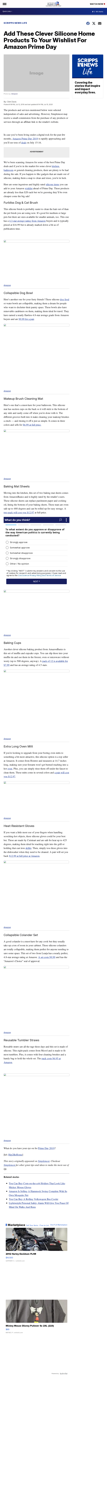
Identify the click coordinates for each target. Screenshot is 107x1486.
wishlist (28, 188)
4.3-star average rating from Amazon (27, 220)
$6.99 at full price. (32, 424)
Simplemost (43, 1161)
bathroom (8, 170)
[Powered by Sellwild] (63, 1374)
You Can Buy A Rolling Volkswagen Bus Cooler (33, 1199)
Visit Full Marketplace (58, 1225)
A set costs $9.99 (46, 957)
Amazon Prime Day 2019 (25, 138)
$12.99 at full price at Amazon (24, 855)
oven (10, 768)
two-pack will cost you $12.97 (19, 512)
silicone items (52, 184)
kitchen (55, 166)
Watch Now (97, 4)
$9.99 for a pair (26, 319)
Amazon (14, 94)
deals (23, 142)
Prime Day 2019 (46, 1148)
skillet (28, 848)
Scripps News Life (15, 23)
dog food (64, 299)
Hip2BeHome (15, 1154)
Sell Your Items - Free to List (37, 1225)
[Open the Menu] (4, 4)
